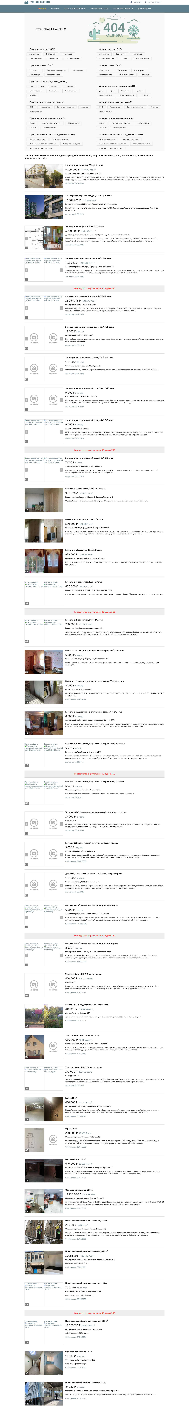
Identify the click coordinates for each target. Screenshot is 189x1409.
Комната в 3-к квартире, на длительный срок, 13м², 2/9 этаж (94, 651)
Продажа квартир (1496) (42, 49)
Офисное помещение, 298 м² (79, 1190)
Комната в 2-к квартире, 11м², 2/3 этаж (84, 519)
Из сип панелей (71, 91)
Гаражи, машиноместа (123, 8)
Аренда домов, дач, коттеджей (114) (118, 86)
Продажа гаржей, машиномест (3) (47, 118)
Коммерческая (144, 8)
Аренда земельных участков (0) (115, 102)
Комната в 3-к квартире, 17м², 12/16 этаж (85, 489)
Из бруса (33, 95)
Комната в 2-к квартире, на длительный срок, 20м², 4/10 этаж (95, 744)
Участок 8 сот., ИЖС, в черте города (83, 1036)
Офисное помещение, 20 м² (78, 1352)
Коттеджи (55, 86)
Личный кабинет (154, 2)
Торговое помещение (61, 139)
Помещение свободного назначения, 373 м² (86, 1221)
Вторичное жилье (36, 58)
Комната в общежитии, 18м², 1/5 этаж (83, 550)
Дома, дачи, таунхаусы (74, 8)
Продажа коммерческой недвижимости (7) (52, 135)
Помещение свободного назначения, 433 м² (86, 1251)
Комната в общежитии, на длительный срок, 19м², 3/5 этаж (93, 712)
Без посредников (73, 58)
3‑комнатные (67, 54)
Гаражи (32, 123)
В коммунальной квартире (56, 70)
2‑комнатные (50, 54)
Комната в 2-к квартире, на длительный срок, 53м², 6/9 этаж (94, 681)
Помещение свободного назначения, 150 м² (86, 1283)
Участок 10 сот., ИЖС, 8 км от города (83, 974)
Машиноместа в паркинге (51, 123)
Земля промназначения (65, 107)
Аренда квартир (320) (110, 49)
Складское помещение (71, 144)
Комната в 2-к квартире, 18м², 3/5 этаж (84, 620)
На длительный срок (106, 58)
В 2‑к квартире (78, 70)
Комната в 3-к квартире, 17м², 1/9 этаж (84, 582)
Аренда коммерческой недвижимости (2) (121, 135)
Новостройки (54, 58)
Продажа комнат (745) (41, 65)
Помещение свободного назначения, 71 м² (85, 1382)
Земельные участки (99, 8)
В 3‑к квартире (35, 75)
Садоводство (45, 107)
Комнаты (55, 8)
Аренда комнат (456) (110, 65)
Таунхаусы (69, 86)
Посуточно (125, 58)
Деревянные (53, 91)
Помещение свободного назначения (43, 144)
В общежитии (34, 70)
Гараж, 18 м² (71, 1098)
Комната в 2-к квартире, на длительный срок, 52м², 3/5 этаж (94, 782)
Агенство (84, 107)
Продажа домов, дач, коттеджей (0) (48, 82)
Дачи (42, 86)
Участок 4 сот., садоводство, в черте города (86, 1005)
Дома (31, 86)
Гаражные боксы (73, 123)
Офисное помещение (37, 139)
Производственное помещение (41, 148)
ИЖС (31, 107)
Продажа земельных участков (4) (46, 102)
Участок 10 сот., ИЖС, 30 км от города (83, 1067)
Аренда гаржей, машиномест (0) (116, 118)
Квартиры (42, 8)
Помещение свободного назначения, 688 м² (86, 1321)
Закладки (137, 2)
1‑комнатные (34, 54)
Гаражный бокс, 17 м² (75, 1159)
